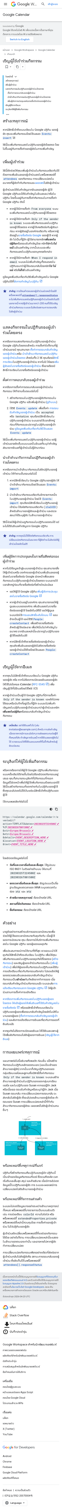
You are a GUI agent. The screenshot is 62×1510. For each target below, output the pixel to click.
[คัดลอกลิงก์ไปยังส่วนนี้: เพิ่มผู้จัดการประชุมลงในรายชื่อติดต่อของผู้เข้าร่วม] (18, 561)
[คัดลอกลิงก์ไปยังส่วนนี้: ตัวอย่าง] (19, 923)
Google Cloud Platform (15, 1472)
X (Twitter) (8, 1429)
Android (7, 1456)
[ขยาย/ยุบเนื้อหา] (16, 77)
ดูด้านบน (51, 402)
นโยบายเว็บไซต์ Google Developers (27, 1287)
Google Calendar (16, 15)
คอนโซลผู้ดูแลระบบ (12, 1386)
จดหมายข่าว (8, 1423)
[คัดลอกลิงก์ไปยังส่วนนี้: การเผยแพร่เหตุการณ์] (43, 1052)
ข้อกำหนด (7, 1490)
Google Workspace (24, 50)
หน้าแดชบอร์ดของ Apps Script (18, 1392)
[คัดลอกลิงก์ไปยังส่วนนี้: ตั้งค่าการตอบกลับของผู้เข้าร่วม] (48, 380)
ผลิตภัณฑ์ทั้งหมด (11, 1478)
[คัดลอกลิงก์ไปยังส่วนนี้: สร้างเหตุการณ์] (31, 121)
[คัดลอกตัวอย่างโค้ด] (56, 809)
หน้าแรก (6, 50)
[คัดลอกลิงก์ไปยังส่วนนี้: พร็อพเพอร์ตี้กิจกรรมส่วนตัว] (45, 1199)
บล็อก (5, 1418)
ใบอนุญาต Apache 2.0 (13, 1283)
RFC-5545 (39, 684)
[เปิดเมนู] (5, 4)
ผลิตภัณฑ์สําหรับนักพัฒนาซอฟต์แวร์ (20, 1355)
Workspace (34, 4)
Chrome (7, 1461)
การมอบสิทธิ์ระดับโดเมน (35, 615)
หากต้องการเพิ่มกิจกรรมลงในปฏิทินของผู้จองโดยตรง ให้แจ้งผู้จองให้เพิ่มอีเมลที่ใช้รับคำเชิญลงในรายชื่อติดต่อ (31, 1003)
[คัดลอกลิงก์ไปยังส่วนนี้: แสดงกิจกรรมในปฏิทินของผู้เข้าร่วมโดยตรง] (25, 333)
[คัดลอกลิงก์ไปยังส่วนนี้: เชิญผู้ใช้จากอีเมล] (35, 667)
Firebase (7, 1467)
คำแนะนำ (11, 54)
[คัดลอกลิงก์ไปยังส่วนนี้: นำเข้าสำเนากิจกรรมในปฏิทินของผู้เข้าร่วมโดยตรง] (22, 463)
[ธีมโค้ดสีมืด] (51, 809)
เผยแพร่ (39, 182)
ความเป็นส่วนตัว (22, 1490)
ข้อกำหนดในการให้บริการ (14, 1372)
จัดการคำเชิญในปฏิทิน (26, 281)
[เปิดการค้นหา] (43, 4)
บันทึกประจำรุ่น (10, 1361)
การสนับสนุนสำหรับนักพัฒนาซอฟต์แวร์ (21, 1366)
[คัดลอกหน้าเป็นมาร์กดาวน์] (17, 67)
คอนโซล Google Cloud (14, 1397)
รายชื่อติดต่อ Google (30, 235)
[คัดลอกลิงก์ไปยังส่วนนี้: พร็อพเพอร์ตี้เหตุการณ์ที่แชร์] (46, 1166)
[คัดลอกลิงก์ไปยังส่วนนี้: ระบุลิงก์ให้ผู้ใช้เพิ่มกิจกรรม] (50, 762)
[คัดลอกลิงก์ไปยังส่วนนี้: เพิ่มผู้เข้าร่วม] (27, 162)
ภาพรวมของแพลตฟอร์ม (15, 1350)
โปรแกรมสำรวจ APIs (13, 1403)
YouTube (8, 1434)
